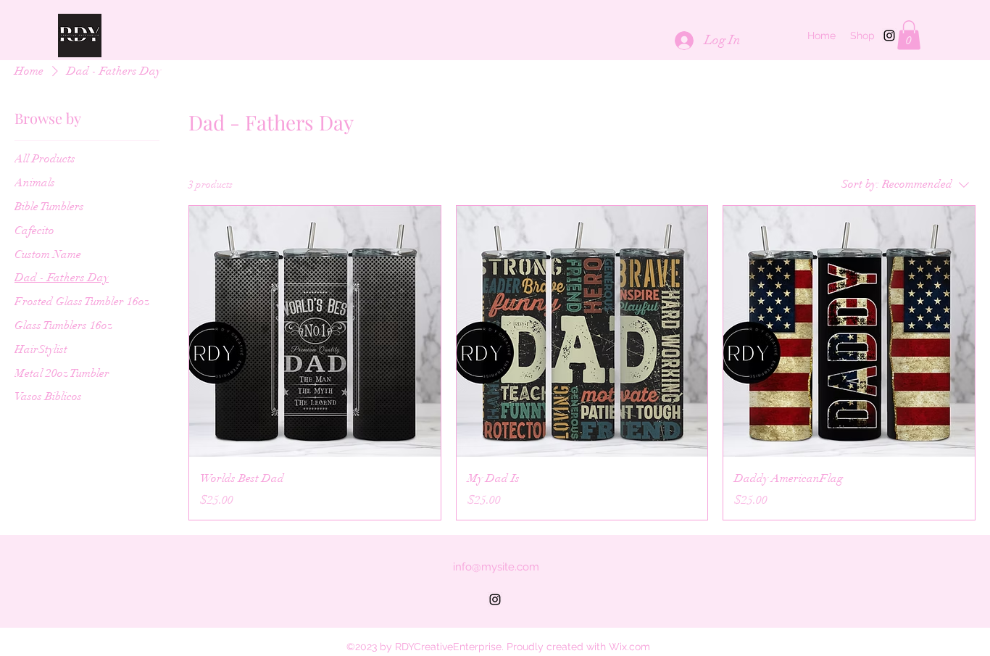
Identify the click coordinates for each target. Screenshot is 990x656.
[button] (909, 35)
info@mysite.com (496, 566)
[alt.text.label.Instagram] (889, 35)
